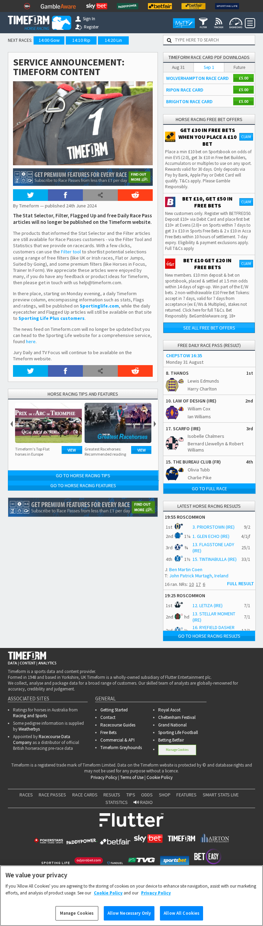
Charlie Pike (200, 477)
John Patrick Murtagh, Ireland (198, 576)
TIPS (130, 795)
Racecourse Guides (117, 725)
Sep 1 (209, 67)
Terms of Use (131, 777)
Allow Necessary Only (129, 913)
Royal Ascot (169, 710)
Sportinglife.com (99, 306)
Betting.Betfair (171, 740)
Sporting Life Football (178, 732)
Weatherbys (29, 729)
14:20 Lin (113, 40)
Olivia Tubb (199, 470)
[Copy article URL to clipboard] (100, 195)
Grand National (172, 725)
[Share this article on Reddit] (135, 195)
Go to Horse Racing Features (83, 485)
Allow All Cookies (181, 913)
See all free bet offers (209, 328)
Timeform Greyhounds (121, 747)
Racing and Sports (30, 716)
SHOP (165, 795)
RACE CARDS (85, 795)
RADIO (146, 802)
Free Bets (108, 732)
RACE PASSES (52, 795)
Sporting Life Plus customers (51, 318)
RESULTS (111, 795)
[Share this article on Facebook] (65, 195)
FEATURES (186, 795)
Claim (246, 136)
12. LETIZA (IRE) (207, 605)
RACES (26, 795)
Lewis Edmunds (203, 381)
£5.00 (243, 78)
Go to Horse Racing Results (209, 636)
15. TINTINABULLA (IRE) (214, 559)
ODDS (147, 795)
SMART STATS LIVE (221, 795)
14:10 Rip (81, 40)
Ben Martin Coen (185, 569)
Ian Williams (199, 416)
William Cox (199, 409)
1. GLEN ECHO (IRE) (210, 536)
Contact (107, 717)
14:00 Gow (49, 40)
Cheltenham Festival (177, 717)
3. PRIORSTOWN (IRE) (213, 527)
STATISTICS (116, 802)
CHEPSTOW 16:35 (184, 355)
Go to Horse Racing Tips (83, 475)
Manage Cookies (177, 749)
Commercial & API (117, 740)
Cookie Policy (160, 777)
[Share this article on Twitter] (30, 195)
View (71, 450)
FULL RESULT (240, 583)
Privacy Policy (104, 777)
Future (239, 67)
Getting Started (114, 710)
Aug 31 (178, 67)
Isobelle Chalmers (206, 436)
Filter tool (71, 252)
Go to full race (209, 488)
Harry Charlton (202, 389)
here (31, 341)
